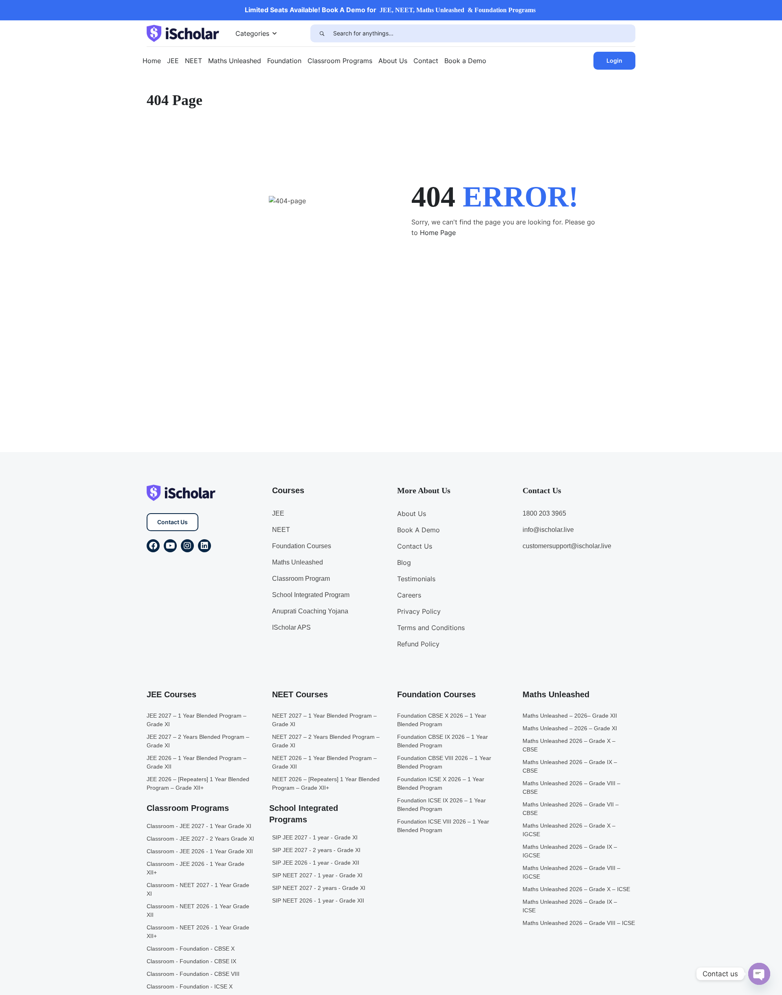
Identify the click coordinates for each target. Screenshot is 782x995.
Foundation (284, 61)
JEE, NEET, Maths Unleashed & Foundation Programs (457, 10)
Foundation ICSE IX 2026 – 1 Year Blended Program (441, 804)
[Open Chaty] (759, 974)
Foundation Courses (301, 546)
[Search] (321, 33)
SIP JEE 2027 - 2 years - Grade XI (316, 850)
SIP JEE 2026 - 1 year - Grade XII (315, 862)
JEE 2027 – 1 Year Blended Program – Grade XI (196, 719)
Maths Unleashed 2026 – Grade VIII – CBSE (571, 787)
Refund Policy (418, 644)
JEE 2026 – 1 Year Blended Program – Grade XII (196, 762)
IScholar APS (291, 627)
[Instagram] (187, 545)
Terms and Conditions (431, 628)
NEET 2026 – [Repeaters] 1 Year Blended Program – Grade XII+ (326, 783)
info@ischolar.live (548, 529)
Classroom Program (301, 578)
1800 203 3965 (544, 513)
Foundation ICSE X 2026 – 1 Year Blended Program (440, 783)
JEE (173, 61)
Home (152, 61)
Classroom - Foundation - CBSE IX (191, 961)
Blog (404, 562)
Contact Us (172, 521)
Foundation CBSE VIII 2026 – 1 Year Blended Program (444, 762)
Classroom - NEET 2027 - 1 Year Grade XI (198, 889)
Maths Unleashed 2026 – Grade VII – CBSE (571, 808)
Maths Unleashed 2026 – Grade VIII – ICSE (579, 923)
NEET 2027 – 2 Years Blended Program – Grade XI (326, 741)
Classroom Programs (340, 61)
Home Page (438, 232)
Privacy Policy (419, 611)
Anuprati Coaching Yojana (310, 611)
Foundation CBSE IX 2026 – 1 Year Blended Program (442, 741)
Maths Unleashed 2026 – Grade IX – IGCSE (570, 851)
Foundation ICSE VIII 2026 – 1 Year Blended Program (443, 825)
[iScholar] (183, 33)
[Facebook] (153, 545)
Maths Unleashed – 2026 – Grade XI (570, 728)
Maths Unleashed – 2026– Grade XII (570, 715)
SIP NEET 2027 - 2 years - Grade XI (318, 888)
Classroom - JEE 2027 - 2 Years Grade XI (200, 838)
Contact (425, 61)
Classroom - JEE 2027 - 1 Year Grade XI (199, 826)
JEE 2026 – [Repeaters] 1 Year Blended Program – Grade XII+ (198, 783)
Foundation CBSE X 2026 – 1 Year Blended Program (441, 719)
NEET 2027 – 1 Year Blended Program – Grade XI (324, 719)
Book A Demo (418, 530)
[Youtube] (170, 545)
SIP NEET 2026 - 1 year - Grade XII (318, 900)
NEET (193, 61)
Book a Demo (465, 61)
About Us (392, 61)
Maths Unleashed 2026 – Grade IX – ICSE (570, 906)
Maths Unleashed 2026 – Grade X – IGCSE (569, 829)
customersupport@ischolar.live (567, 546)
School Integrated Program (310, 594)
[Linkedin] (204, 545)
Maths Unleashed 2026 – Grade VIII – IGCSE (571, 872)
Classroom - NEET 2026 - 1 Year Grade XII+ (198, 931)
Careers (409, 595)
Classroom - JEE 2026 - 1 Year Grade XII (200, 851)
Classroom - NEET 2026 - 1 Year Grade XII (198, 910)
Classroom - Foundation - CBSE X (191, 948)
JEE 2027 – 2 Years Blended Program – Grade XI (198, 741)
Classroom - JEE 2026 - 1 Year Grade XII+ (195, 868)
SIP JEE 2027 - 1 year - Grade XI (315, 837)
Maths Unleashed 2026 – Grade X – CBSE (569, 745)
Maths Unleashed (234, 61)
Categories (252, 33)
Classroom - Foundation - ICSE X (190, 986)
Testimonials (416, 579)
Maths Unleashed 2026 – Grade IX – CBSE (570, 766)
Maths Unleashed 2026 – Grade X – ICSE (576, 889)
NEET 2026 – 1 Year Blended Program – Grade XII (324, 762)
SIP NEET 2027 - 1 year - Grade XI (317, 875)
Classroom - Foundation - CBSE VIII (193, 974)
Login (614, 60)
